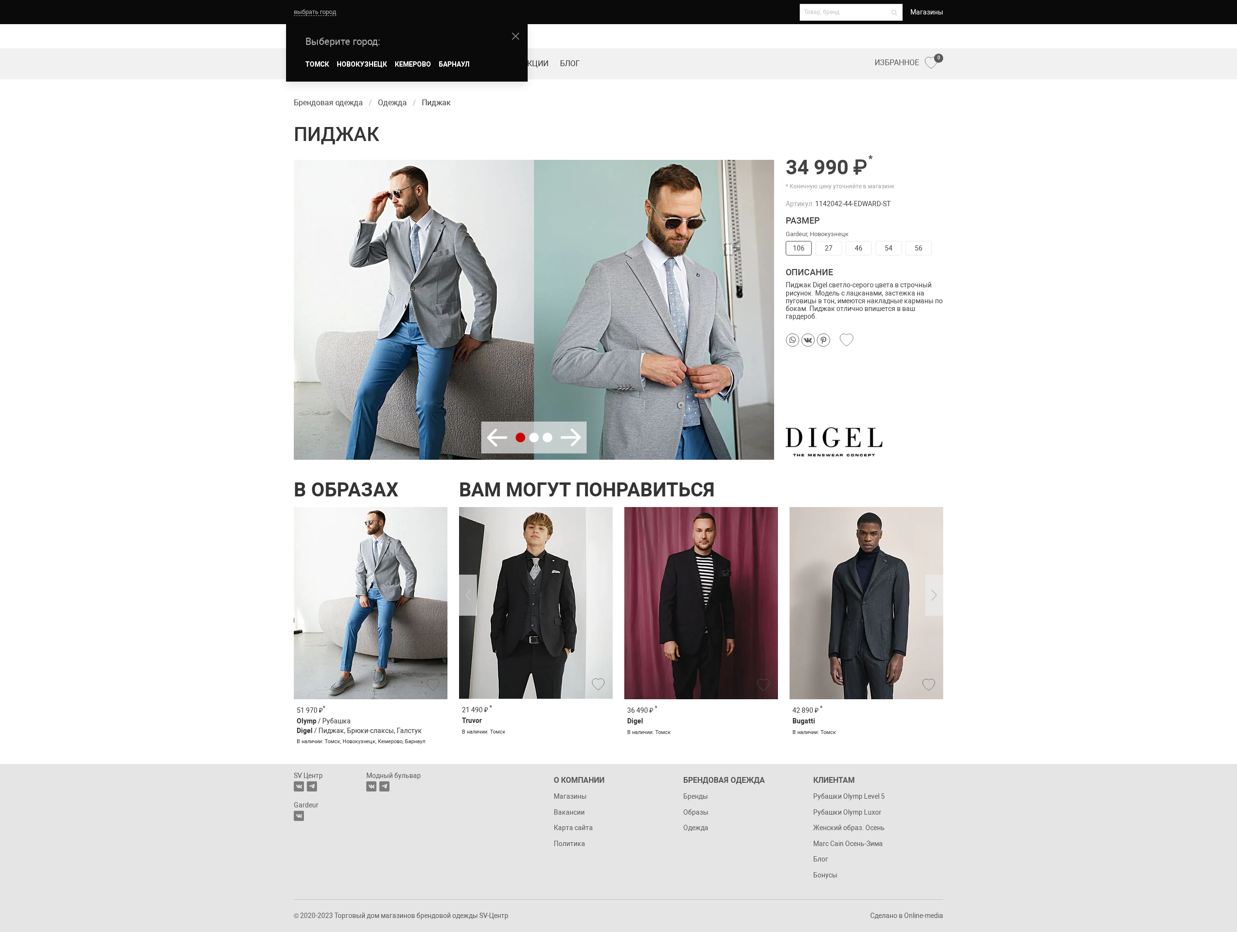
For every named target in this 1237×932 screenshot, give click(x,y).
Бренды (695, 796)
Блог (570, 63)
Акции (535, 63)
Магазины (926, 12)
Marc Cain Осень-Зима (848, 843)
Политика (569, 843)
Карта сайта (573, 828)
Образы (695, 812)
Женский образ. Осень (849, 828)
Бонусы (825, 875)
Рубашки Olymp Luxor (847, 812)
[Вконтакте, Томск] (299, 786)
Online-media (923, 915)
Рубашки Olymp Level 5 (849, 796)
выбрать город (315, 11)
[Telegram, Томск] (312, 786)
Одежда (695, 828)
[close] (515, 36)
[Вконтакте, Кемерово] (299, 816)
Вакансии (569, 812)
